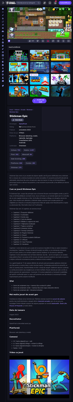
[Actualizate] (3, 21)
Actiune (17, 110)
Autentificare (65, 3)
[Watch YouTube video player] (39, 377)
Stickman (30, 110)
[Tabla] (3, 77)
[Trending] (3, 18)
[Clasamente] (3, 31)
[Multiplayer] (3, 28)
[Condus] (3, 52)
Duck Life (63, 303)
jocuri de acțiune (59, 299)
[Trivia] (3, 81)
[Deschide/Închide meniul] (3, 3)
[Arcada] (3, 39)
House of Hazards (16, 306)
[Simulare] (3, 68)
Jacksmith (55, 303)
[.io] (3, 61)
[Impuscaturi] (3, 58)
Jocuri (11, 110)
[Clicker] (3, 48)
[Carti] (3, 45)
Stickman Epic (14, 112)
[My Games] (50, 3)
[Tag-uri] (3, 85)
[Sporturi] (3, 71)
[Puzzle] (3, 65)
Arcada (23, 110)
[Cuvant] (3, 55)
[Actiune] (3, 36)
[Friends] (44, 3)
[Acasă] (3, 8)
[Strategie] (3, 74)
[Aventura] (3, 42)
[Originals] (3, 24)
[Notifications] (55, 3)
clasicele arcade (44, 301)
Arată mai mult (40, 101)
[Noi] (3, 15)
